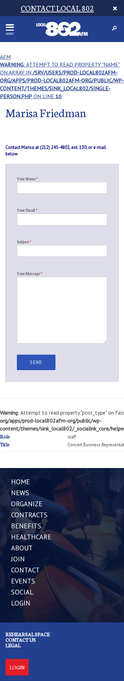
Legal (13, 645)
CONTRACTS (29, 515)
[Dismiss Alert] (115, 8)
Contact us (21, 639)
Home (20, 482)
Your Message (29, 273)
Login (17, 667)
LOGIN (20, 603)
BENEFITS (26, 526)
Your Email (27, 210)
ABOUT (22, 548)
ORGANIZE (26, 504)
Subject (24, 241)
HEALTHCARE (31, 537)
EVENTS (23, 581)
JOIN (18, 559)
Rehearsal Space (28, 634)
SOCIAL (22, 592)
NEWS (20, 493)
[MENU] (10, 27)
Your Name (27, 178)
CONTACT (25, 570)
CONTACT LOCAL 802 (57, 7)
